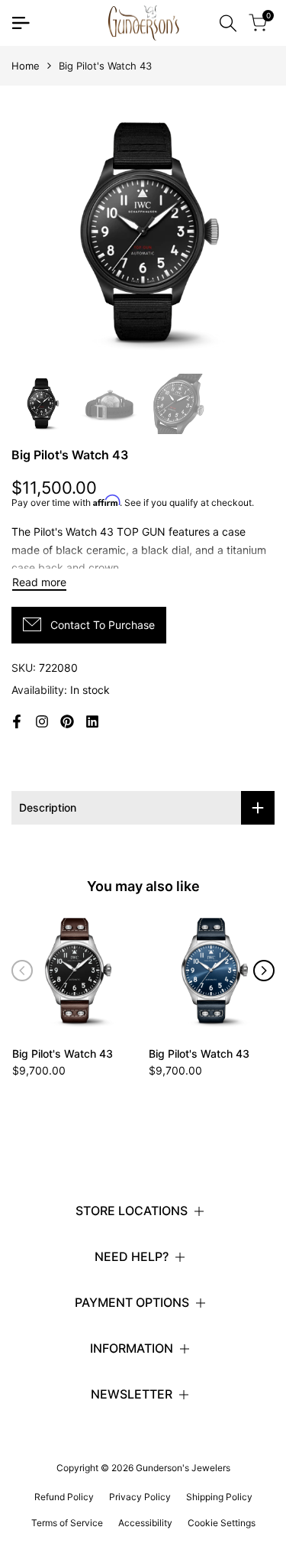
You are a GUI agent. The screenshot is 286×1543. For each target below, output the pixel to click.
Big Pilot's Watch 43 (62, 1053)
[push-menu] (20, 23)
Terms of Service (67, 1522)
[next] (264, 970)
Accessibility (145, 1522)
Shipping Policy (219, 1496)
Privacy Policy (140, 1496)
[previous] (22, 970)
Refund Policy (64, 1496)
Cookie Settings (221, 1522)
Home (25, 66)
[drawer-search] (228, 23)
